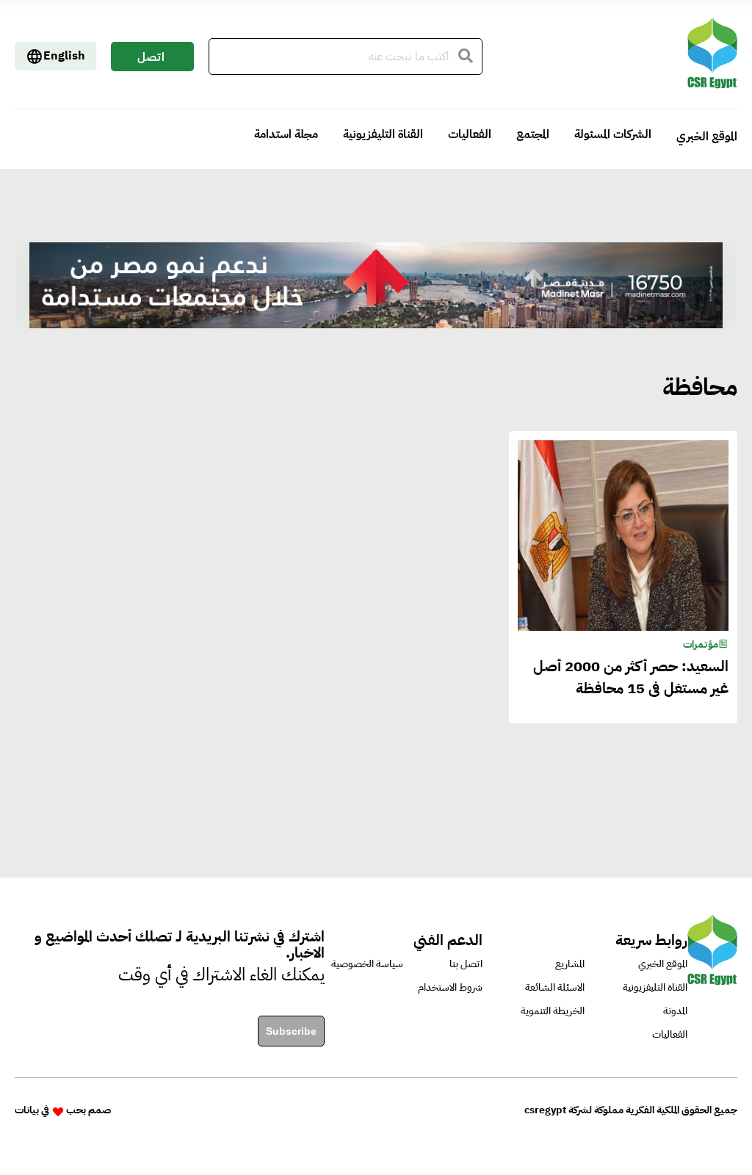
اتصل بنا (150, 59)
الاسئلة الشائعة (555, 987)
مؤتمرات (700, 644)
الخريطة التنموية (553, 1011)
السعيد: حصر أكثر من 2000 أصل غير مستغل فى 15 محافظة (630, 677)
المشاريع (570, 964)
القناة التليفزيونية (383, 134)
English (64, 56)
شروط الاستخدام (450, 987)
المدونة (675, 1011)
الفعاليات (469, 134)
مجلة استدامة (286, 134)
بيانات (27, 1110)
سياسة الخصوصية (367, 964)
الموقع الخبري (706, 136)
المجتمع (532, 134)
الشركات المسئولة (612, 134)
